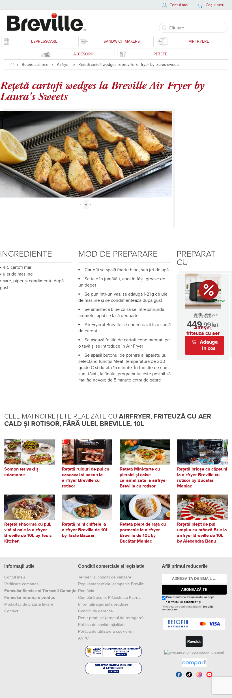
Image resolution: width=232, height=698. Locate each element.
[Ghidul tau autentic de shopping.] (194, 662)
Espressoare (44, 41)
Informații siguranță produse (103, 604)
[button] (5, 154)
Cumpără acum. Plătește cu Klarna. (110, 597)
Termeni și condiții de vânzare (104, 577)
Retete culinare (35, 64)
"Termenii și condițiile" (182, 601)
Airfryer (63, 64)
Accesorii (83, 54)
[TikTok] (189, 674)
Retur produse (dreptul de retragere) (111, 617)
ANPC (83, 638)
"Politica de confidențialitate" (182, 606)
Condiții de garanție (95, 611)
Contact (11, 611)
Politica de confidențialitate (102, 624)
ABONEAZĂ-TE (194, 590)
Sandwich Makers (122, 41)
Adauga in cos (209, 345)
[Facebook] (178, 674)
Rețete (160, 54)
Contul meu (14, 577)
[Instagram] (199, 674)
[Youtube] (209, 674)
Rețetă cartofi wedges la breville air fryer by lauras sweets (129, 64)
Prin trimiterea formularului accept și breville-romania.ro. (188, 603)
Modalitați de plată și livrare (28, 604)
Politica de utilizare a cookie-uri (106, 631)
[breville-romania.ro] (48, 22)
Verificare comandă (21, 584)
